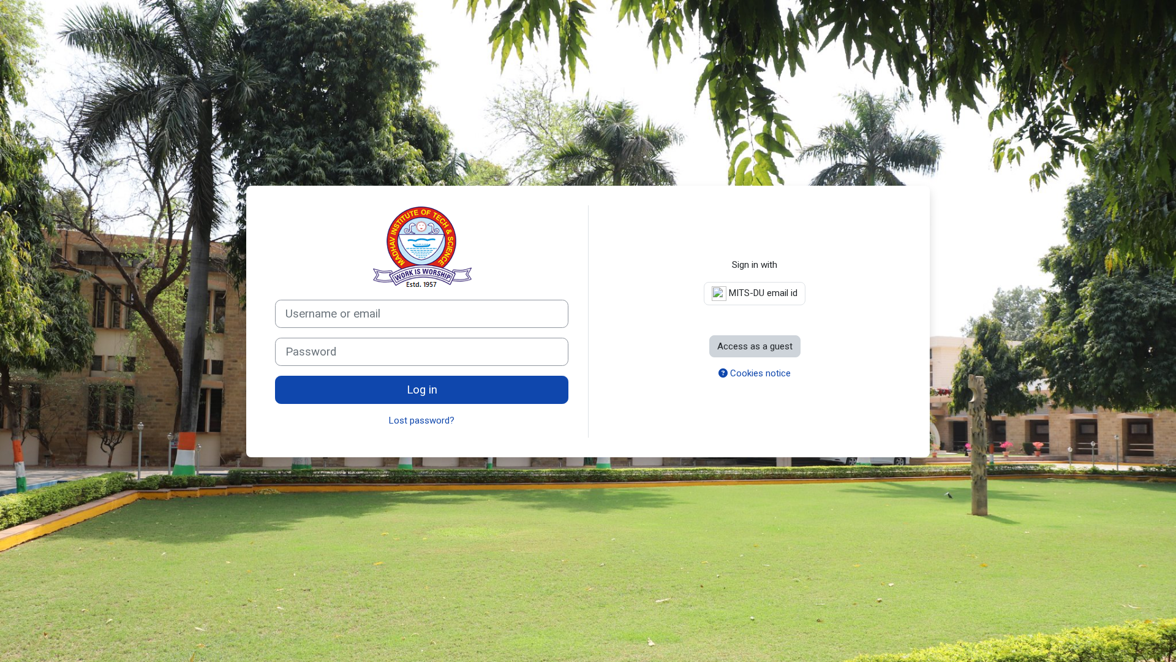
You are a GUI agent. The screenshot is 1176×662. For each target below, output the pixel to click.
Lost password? (421, 420)
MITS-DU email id (761, 293)
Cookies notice (759, 373)
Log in (422, 390)
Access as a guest (755, 346)
